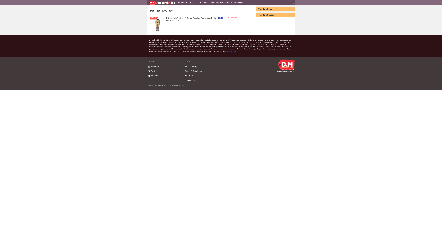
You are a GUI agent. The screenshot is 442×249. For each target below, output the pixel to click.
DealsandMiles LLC (161, 85)
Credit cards (224, 2)
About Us (189, 75)
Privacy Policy (191, 66)
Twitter (154, 71)
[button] (293, 2)
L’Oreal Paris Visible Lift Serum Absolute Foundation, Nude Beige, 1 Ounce (191, 19)
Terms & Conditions (193, 71)
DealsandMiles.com (285, 71)
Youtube (154, 75)
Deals (183, 2)
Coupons (195, 2)
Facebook (155, 66)
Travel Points (238, 2)
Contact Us (190, 80)
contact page (231, 51)
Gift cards (210, 2)
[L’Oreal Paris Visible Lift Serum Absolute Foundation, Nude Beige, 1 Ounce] (157, 31)
